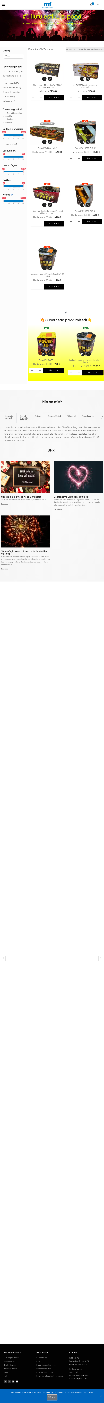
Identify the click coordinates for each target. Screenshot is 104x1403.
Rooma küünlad (10, 88)
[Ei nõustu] (101, 1396)
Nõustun (52, 1397)
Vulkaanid (7, 101)
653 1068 (85, 1376)
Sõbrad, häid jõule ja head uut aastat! (21, 497)
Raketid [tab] (38, 416)
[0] (91, 4)
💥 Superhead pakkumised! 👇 (66, 320)
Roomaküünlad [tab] (54, 416)
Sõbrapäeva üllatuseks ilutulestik (71, 497)
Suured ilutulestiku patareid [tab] (24, 418)
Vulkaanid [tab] (71, 416)
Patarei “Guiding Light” (47, 148)
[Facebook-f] (5, 1381)
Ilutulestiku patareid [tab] (9, 417)
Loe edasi (50, 142)
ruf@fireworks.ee (83, 1379)
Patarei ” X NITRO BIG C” (85, 148)
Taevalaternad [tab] (88, 416)
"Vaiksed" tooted (11, 72)
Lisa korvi (50, 79)
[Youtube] (17, 1381)
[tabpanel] (52, 434)
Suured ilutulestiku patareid (12, 114)
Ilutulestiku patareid (12, 76)
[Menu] (3, 4)
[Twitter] (13, 1381)
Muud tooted (9, 83)
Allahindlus (11, 144)
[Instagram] (9, 1381)
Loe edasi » (5, 504)
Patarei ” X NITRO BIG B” (85, 211)
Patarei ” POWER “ (46, 360)
